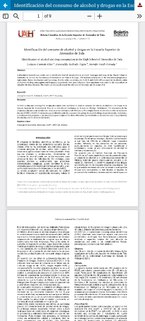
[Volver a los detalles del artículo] (5, 5)
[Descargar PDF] (139, 5)
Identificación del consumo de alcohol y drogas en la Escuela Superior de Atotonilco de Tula (79, 5)
